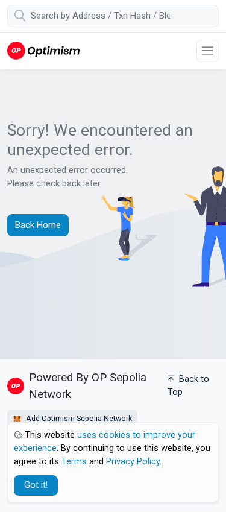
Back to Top (188, 385)
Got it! (36, 485)
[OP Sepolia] (43, 50)
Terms (74, 462)
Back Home (38, 225)
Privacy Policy (133, 462)
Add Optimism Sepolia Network (78, 418)
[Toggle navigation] (207, 51)
